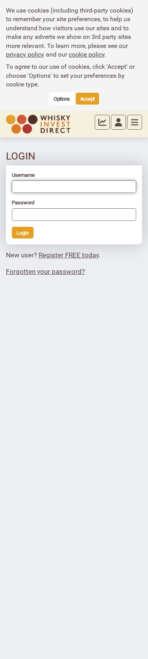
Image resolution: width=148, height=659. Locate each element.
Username (23, 174)
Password (23, 202)
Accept (87, 98)
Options (62, 98)
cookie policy (87, 54)
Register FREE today (69, 254)
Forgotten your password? (45, 271)
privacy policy (25, 54)
